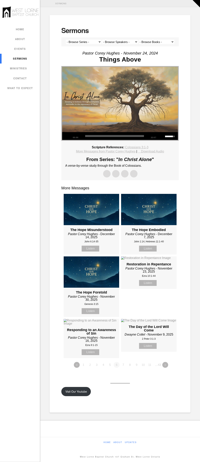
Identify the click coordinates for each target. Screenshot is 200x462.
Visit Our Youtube (76, 391)
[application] (120, 136)
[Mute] (162, 136)
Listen (90, 248)
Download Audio (152, 151)
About (117, 442)
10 (143, 364)
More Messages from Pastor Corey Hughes (106, 151)
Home (107, 442)
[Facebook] (116, 448)
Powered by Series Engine (164, 376)
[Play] (67, 136)
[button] (196, 3)
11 (149, 364)
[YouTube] (123, 448)
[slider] (114, 136)
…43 (158, 364)
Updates (131, 442)
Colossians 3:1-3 (136, 147)
